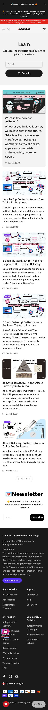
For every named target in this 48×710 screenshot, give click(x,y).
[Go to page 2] (29, 479)
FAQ (4, 668)
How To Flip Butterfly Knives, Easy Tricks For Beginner (23, 200)
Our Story (31, 604)
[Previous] (2, 4)
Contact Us (32, 594)
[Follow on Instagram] (10, 676)
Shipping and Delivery (9, 624)
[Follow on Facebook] (4, 676)
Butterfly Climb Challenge (34, 627)
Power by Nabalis (25, 702)
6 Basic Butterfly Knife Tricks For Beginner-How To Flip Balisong (22, 262)
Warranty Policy (10, 653)
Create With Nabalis (32, 641)
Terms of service (10, 663)
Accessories (8, 599)
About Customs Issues (10, 641)
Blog (28, 599)
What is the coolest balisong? (18, 119)
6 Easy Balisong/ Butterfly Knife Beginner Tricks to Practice (22, 323)
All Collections (9, 594)
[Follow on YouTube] (16, 676)
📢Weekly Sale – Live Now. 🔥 (24, 4)
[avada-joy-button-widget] (6, 704)
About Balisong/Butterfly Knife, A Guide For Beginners (23, 444)
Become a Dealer (35, 634)
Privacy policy (9, 658)
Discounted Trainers (8, 606)
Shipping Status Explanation (10, 632)
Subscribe (37, 517)
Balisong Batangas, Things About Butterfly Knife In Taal (22, 384)
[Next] (45, 4)
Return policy (9, 648)
